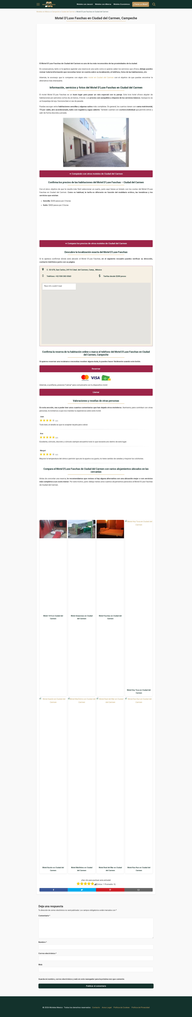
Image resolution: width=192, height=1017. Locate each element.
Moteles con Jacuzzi (85, 4)
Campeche (56, 12)
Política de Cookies (122, 1007)
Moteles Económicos (122, 4)
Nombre (42, 942)
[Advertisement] (96, 44)
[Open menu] (38, 4)
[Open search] (153, 4)
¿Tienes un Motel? (140, 4)
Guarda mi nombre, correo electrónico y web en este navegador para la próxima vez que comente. (81, 979)
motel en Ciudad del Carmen (101, 77)
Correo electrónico (47, 953)
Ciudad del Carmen (68, 12)
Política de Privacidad (141, 1007)
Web (40, 964)
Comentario (44, 916)
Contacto (96, 1007)
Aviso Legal (107, 1007)
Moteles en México (43, 12)
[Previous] (67, 142)
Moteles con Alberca (103, 4)
